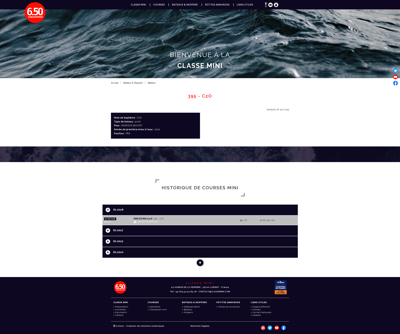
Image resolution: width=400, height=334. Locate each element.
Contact (257, 309)
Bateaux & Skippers (185, 4)
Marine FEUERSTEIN (148, 222)
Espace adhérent (201, 81)
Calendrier (155, 307)
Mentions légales (200, 326)
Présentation (121, 307)
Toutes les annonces (229, 307)
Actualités (120, 309)
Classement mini (158, 309)
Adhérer (119, 315)
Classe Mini (138, 4)
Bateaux (188, 309)
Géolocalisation (192, 307)
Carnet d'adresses (262, 312)
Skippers (188, 312)
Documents (121, 312)
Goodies (257, 315)
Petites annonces (217, 4)
